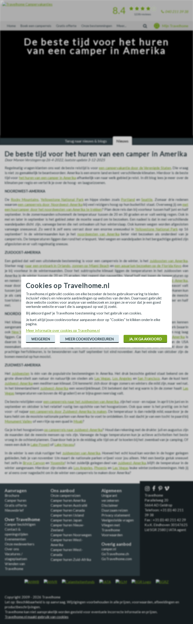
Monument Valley (18, 421)
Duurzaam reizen (114, 510)
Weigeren (40, 339)
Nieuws (122, 141)
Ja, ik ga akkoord (145, 339)
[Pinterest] (161, 489)
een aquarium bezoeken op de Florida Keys (148, 266)
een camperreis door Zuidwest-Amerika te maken (68, 411)
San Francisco (149, 378)
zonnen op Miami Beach (90, 266)
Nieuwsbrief (14, 510)
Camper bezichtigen (20, 524)
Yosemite (57, 463)
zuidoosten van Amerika (169, 261)
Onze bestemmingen (96, 26)
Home (11, 26)
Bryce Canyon (34, 463)
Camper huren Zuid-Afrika (71, 559)
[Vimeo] (167, 489)
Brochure (12, 495)
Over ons (12, 549)
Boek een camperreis (35, 26)
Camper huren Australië (69, 505)
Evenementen (15, 539)
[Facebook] (154, 489)
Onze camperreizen (65, 495)
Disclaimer (109, 505)
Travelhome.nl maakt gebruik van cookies (36, 617)
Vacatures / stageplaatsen (16, 556)
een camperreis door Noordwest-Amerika (50, 204)
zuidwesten (20, 373)
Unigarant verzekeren (110, 497)
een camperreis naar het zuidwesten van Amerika (81, 401)
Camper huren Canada (68, 510)
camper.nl (108, 549)
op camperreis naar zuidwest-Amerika (73, 430)
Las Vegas (102, 378)
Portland (128, 199)
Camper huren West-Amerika (67, 542)
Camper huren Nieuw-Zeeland (67, 527)
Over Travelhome (22, 519)
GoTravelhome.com (116, 559)
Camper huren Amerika (68, 500)
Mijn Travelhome (175, 26)
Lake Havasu (64, 444)
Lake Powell (40, 444)
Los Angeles (122, 378)
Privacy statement (115, 515)
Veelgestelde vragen (117, 520)
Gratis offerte (66, 26)
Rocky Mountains (25, 199)
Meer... (121, 26)
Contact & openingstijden (16, 531)
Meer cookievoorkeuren (89, 339)
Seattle (147, 199)
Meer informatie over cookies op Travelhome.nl (63, 330)
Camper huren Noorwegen (71, 535)
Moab (78, 421)
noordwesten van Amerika (98, 234)
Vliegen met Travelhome (110, 527)
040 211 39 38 (176, 11)
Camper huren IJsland (67, 515)
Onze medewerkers (19, 544)
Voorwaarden (112, 535)
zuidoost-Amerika (174, 280)
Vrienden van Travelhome (15, 566)
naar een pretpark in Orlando (47, 266)
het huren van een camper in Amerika (47, 178)
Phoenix (100, 468)
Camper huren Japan (66, 520)
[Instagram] (148, 489)
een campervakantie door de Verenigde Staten (135, 168)
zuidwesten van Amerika (81, 453)
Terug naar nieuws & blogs (86, 141)
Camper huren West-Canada (67, 552)
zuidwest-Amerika (19, 383)
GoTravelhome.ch (115, 554)
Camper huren (15, 500)
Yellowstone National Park (62, 199)
